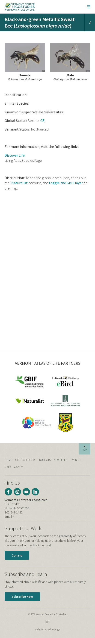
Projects (44, 460)
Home (8, 460)
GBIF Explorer (25, 460)
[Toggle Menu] (88, 6)
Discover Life (15, 155)
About (18, 467)
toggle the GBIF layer (66, 183)
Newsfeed (61, 460)
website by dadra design (47, 629)
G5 (42, 120)
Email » (9, 516)
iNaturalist (19, 183)
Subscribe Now (22, 596)
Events (75, 460)
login (47, 621)
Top (85, 449)
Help (8, 467)
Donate (17, 555)
